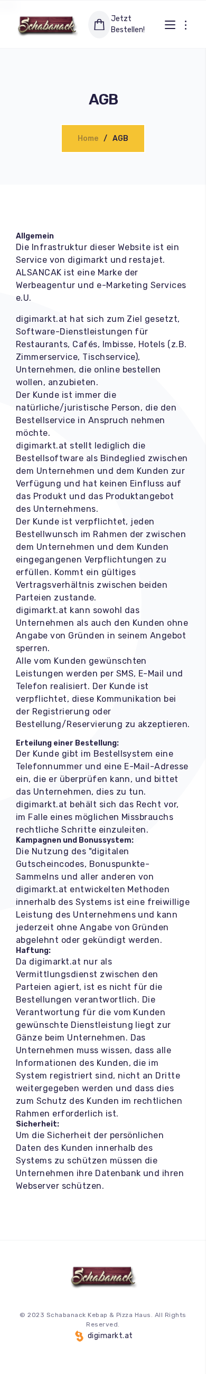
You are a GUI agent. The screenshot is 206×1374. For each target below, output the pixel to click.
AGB (120, 138)
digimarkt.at (109, 1335)
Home (88, 138)
